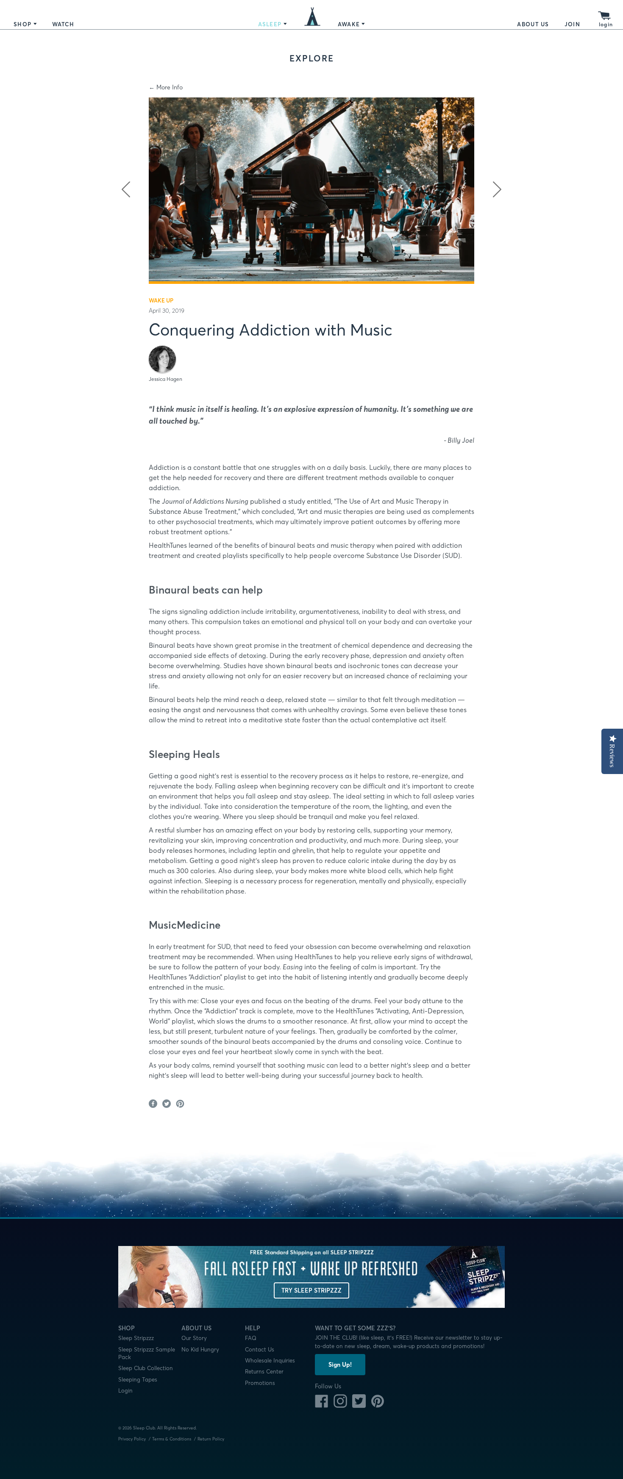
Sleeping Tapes (137, 1379)
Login (125, 1390)
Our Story (194, 1338)
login (606, 24)
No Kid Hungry (200, 1349)
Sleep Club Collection (145, 1368)
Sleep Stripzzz (136, 1338)
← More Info (166, 87)
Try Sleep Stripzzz (311, 1290)
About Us (533, 24)
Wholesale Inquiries (270, 1360)
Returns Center (264, 1371)
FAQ (250, 1338)
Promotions (260, 1382)
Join (572, 24)
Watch (63, 24)
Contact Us (259, 1349)
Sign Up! (340, 1364)
